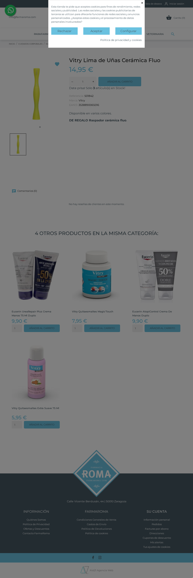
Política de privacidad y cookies (121, 40)
